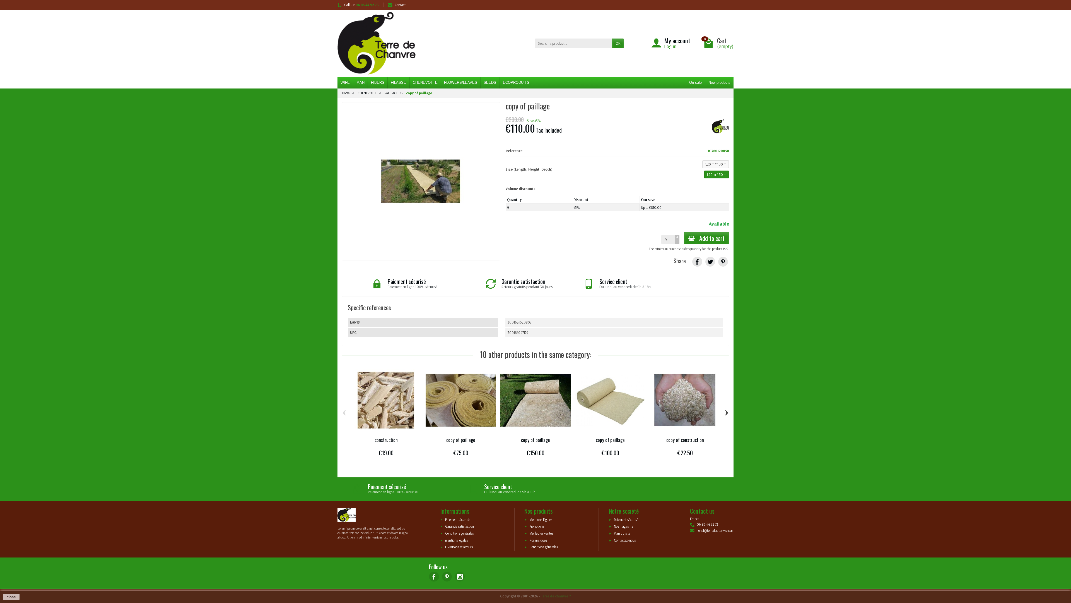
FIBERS (377, 82)
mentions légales (456, 540)
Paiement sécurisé (457, 519)
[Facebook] (434, 577)
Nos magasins (623, 526)
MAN (360, 82)
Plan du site (622, 533)
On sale (695, 82)
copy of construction (685, 439)
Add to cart (712, 238)
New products (719, 82)
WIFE (345, 82)
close (11, 597)
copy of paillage (460, 439)
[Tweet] (710, 262)
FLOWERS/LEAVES (460, 82)
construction (386, 439)
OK (618, 43)
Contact (400, 5)
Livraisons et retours (459, 547)
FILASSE (398, 82)
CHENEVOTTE (425, 82)
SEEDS (490, 82)
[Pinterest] (723, 262)
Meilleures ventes (541, 533)
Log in (670, 46)
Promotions (536, 526)
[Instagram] (460, 577)
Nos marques (538, 540)
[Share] (697, 262)
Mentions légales (540, 519)
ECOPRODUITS (516, 82)
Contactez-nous (625, 540)
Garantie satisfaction (459, 526)
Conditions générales (459, 533)
